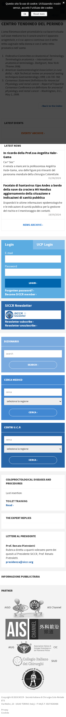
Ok (24, 14)
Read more (39, 14)
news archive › (33, 225)
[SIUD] (33, 679)
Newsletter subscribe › (19, 322)
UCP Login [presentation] (45, 244)
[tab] (17, 244)
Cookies (5, 712)
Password (11, 266)
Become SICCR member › (21, 294)
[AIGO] (28, 607)
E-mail (9, 253)
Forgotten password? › (19, 291)
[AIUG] (34, 647)
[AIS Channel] (33, 629)
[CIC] (30, 661)
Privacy (4, 709)
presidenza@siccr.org (19, 562)
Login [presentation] (9, 244)
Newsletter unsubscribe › (21, 326)
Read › (10, 505)
